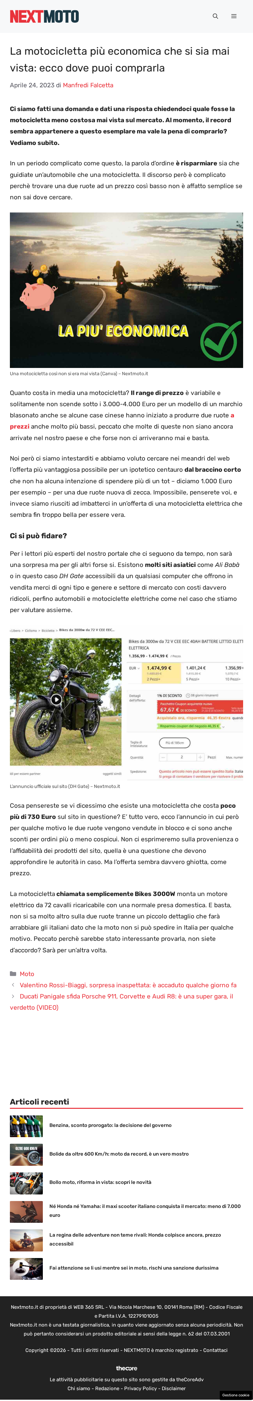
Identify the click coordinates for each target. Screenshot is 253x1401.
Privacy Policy (140, 1388)
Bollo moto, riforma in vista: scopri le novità (100, 1182)
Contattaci (215, 1350)
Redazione (107, 1388)
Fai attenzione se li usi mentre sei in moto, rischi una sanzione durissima (134, 1268)
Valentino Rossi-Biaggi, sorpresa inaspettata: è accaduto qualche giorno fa (128, 985)
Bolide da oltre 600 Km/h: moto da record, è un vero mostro (119, 1154)
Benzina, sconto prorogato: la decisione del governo (110, 1125)
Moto (27, 974)
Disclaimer (174, 1388)
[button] (215, 16)
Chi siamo (79, 1388)
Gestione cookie (235, 1395)
